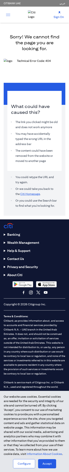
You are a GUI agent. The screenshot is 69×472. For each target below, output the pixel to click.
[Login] (59, 12)
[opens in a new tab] (23, 284)
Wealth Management (23, 243)
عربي (62, 3)
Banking (13, 234)
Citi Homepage (30, 194)
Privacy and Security (22, 267)
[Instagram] (31, 292)
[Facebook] (23, 292)
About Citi (14, 275)
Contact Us (15, 259)
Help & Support (18, 251)
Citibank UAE (12, 3)
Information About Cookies (44, 454)
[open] (8, 14)
